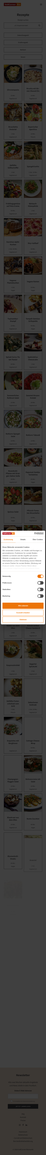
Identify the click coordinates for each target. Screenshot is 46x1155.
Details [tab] (23, 539)
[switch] (40, 583)
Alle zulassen (23, 606)
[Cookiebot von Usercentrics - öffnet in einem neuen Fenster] (34, 533)
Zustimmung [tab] (8, 539)
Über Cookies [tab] (38, 539)
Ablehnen (23, 619)
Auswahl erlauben (23, 613)
